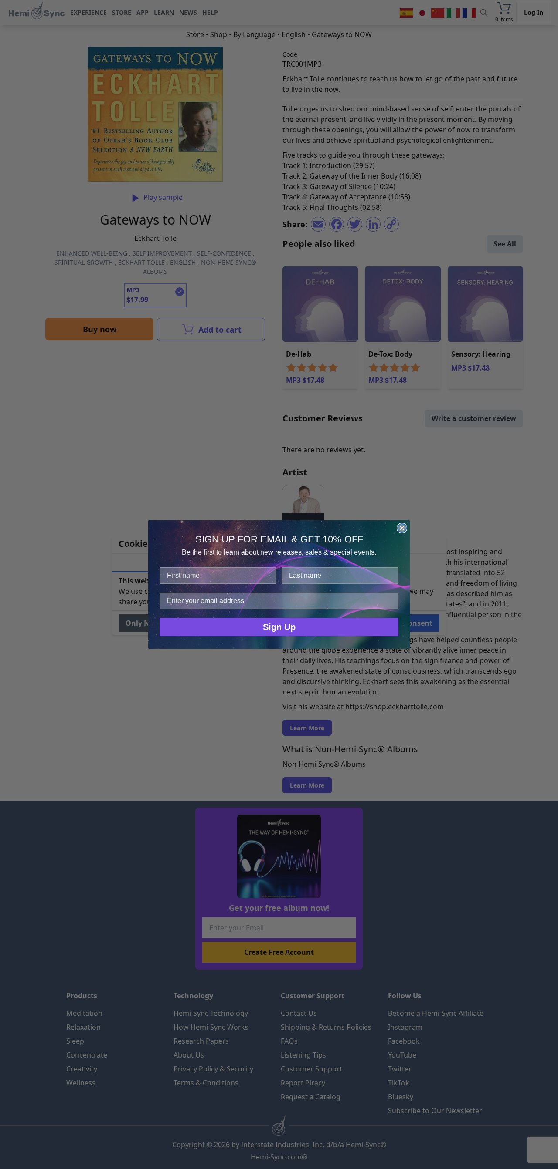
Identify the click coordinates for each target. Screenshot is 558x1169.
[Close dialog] (402, 528)
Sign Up (279, 627)
